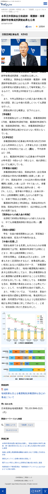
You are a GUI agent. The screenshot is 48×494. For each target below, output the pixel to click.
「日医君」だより (26, 425)
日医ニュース (10, 425)
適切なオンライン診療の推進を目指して (16, 459)
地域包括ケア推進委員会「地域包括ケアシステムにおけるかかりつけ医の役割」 (23, 468)
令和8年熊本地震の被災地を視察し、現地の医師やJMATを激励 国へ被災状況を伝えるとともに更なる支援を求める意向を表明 (23, 445)
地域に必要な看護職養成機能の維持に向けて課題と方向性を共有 (23, 453)
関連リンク (28, 477)
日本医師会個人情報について (23, 480)
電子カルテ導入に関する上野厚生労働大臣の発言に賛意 (22, 463)
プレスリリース (11, 430)
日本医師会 (19, 477)
